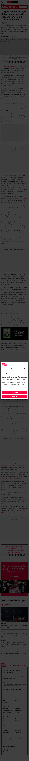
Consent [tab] (4, 368)
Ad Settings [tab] (18, 368)
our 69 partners (10, 376)
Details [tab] (10, 368)
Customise (14, 396)
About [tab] (25, 368)
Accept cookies (14, 392)
